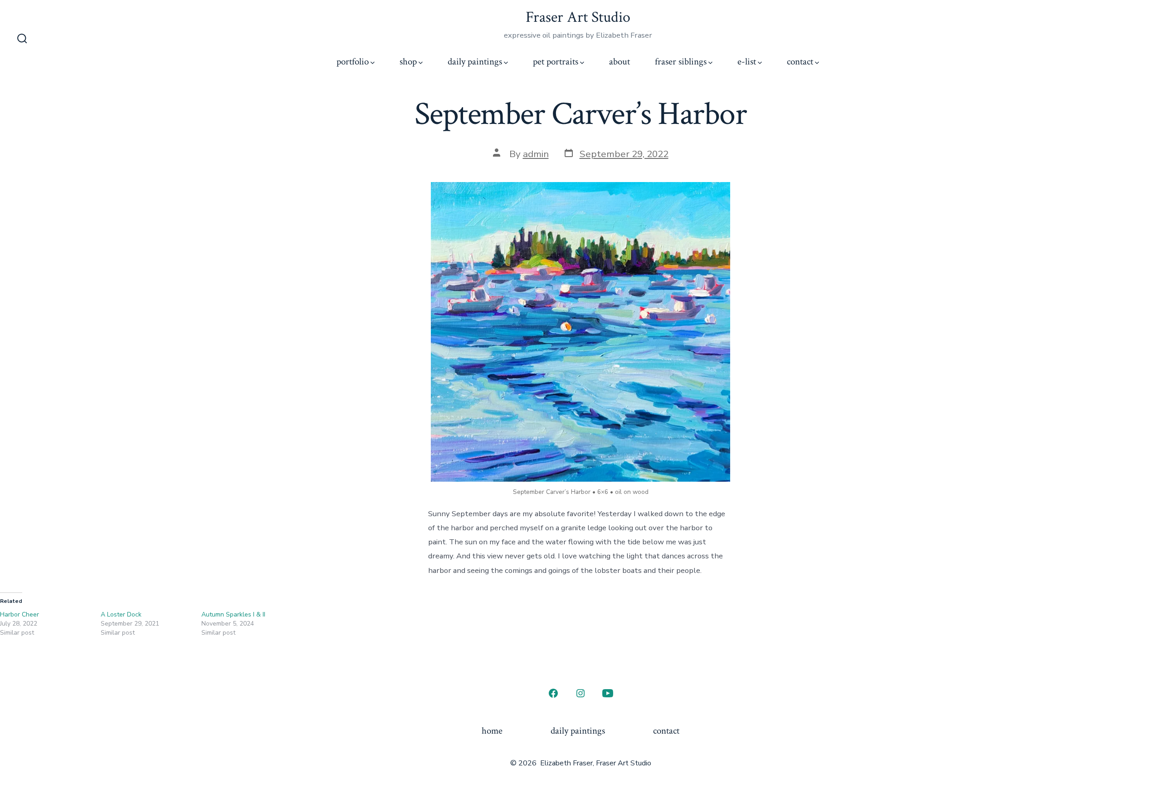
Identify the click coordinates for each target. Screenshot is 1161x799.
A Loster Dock (121, 614)
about (619, 61)
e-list (746, 61)
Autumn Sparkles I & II (233, 614)
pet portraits (555, 61)
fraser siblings (681, 61)
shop (408, 61)
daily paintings (475, 61)
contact (800, 61)
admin (536, 154)
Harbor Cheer (19, 614)
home (492, 731)
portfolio (353, 61)
